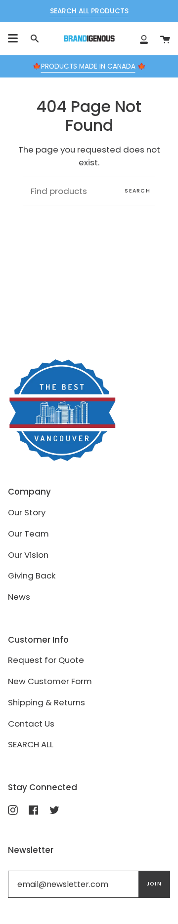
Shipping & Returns (46, 702)
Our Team (28, 533)
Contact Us (31, 724)
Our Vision (28, 555)
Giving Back (31, 575)
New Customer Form (50, 681)
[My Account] (143, 38)
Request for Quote (46, 660)
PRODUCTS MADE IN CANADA (88, 66)
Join (154, 883)
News (19, 597)
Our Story (26, 512)
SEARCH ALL (30, 744)
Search (137, 190)
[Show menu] (12, 38)
